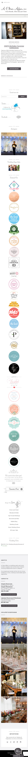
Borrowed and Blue (14, 518)
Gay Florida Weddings (14, 515)
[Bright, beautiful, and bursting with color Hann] (14, 710)
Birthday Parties (14, 42)
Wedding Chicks (14, 524)
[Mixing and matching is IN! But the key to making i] (14, 683)
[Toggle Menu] (25, 16)
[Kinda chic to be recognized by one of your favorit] (14, 146)
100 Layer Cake (14, 530)
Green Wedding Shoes (14, 527)
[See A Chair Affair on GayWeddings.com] (14, 284)
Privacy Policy (14, 754)
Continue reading (14, 68)
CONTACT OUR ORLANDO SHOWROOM (9, 594)
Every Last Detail (14, 510)
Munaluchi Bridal (14, 512)
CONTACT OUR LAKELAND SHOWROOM (9, 605)
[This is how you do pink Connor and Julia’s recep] (14, 657)
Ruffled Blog (14, 521)
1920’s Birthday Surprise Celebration (14, 47)
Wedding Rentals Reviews (16, 544)
